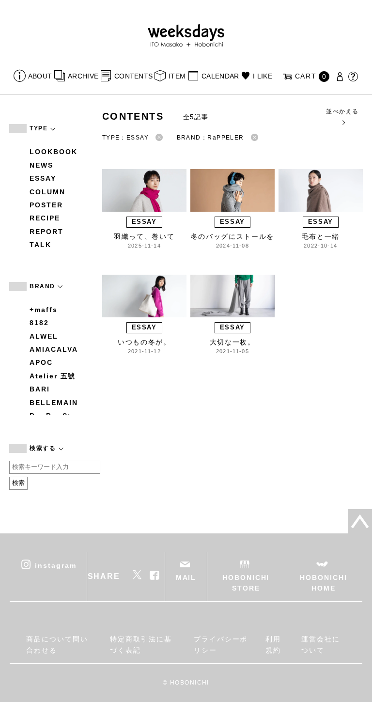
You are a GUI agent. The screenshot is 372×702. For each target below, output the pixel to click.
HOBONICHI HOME (323, 583)
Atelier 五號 (53, 376)
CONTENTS (133, 76)
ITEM (177, 76)
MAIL (186, 577)
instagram (55, 565)
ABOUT (40, 76)
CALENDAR (220, 76)
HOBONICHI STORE (245, 583)
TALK (40, 245)
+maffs (44, 309)
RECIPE (45, 218)
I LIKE (262, 76)
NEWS (41, 165)
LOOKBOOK (53, 152)
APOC (41, 362)
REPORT (46, 231)
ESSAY (43, 178)
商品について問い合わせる (57, 644)
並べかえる (342, 111)
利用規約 (273, 644)
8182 (39, 323)
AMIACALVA (54, 349)
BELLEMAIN (54, 402)
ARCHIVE (83, 76)
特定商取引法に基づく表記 (140, 644)
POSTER (46, 205)
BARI (40, 389)
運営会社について (320, 644)
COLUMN (47, 192)
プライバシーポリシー (221, 644)
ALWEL (44, 336)
